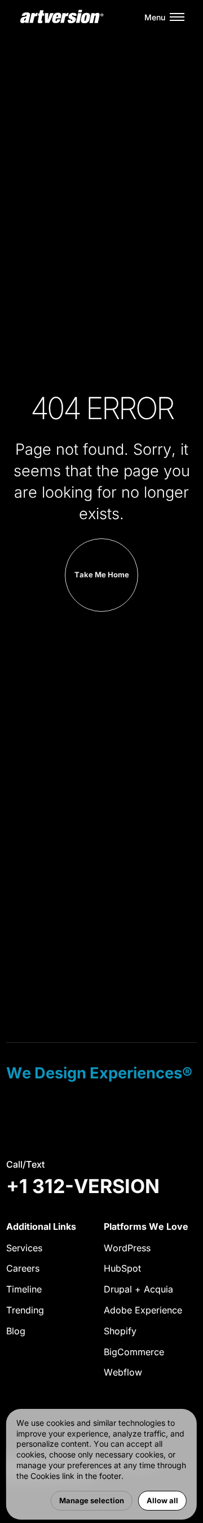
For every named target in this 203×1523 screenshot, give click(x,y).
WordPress (127, 1248)
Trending (25, 1310)
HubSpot (122, 1268)
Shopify (120, 1331)
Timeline (24, 1289)
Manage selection (91, 1500)
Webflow (123, 1372)
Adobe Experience (143, 1310)
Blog (15, 1331)
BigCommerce (134, 1351)
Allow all (162, 1500)
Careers (22, 1268)
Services (24, 1248)
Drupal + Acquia (138, 1289)
